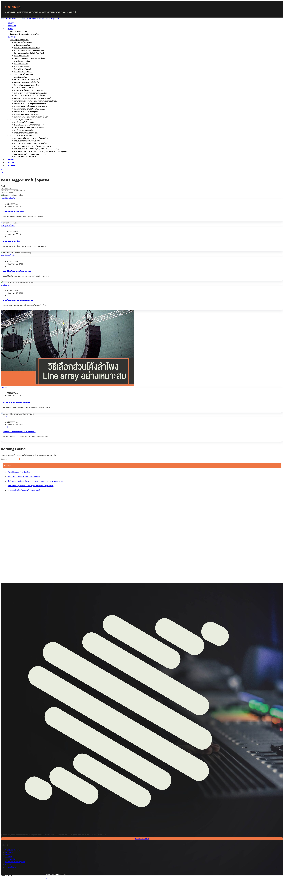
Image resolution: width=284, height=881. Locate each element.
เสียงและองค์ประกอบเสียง (13, 211)
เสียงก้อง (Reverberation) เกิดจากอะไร (19, 431)
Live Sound (5, 285)
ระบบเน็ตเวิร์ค (10, 859)
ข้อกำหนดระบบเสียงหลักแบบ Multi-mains (24, 476)
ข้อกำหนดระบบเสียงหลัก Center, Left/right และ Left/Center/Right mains (35, 481)
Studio (7, 854)
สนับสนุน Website (142, 839)
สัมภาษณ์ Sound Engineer (15, 862)
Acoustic (4, 416)
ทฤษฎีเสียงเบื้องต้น (8, 198)
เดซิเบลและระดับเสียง (11, 241)
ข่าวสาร (8, 864)
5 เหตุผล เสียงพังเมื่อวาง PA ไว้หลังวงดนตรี (24, 490)
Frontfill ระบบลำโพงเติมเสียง (19, 472)
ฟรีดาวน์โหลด (10, 867)
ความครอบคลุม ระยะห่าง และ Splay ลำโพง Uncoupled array (31, 486)
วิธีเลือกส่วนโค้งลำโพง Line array (16, 402)
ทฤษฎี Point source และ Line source (18, 300)
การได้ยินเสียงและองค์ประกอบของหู (17, 271)
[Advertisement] (69, 536)
